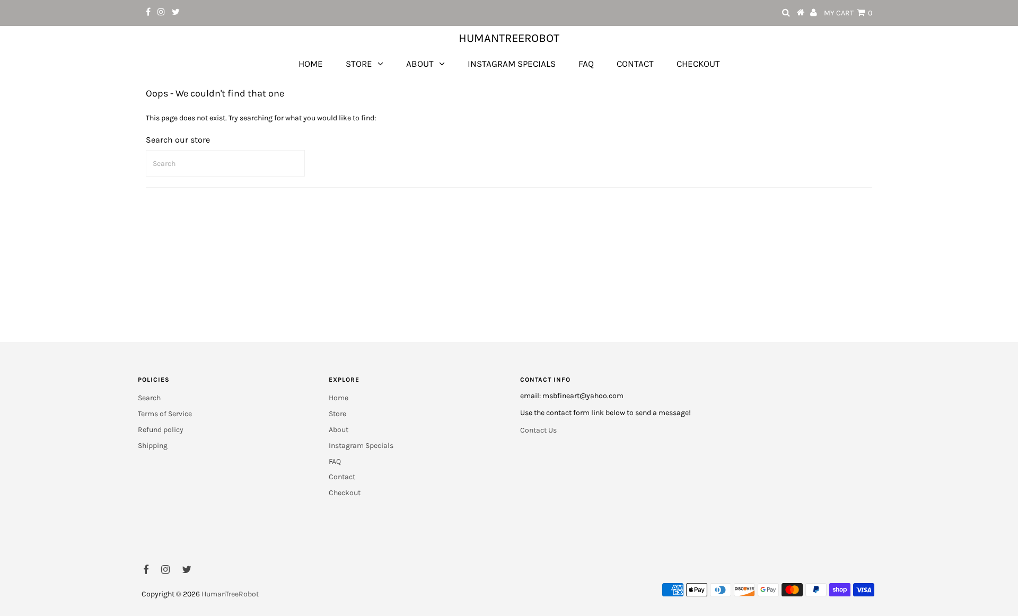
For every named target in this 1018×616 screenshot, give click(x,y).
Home (311, 63)
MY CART (848, 12)
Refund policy (160, 429)
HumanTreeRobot (509, 38)
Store (359, 63)
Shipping (153, 445)
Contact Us (538, 430)
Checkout (698, 63)
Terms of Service (165, 413)
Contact (635, 63)
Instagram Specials (512, 63)
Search (149, 397)
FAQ (586, 63)
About (420, 63)
